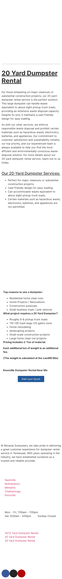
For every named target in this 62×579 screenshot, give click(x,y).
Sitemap (43, 563)
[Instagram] (13, 573)
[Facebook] (6, 573)
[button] (31, 64)
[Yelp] (21, 573)
